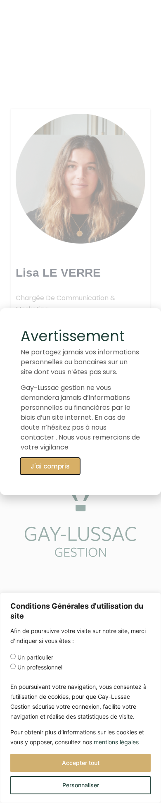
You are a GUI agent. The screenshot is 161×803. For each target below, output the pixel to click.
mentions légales (116, 742)
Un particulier (35, 657)
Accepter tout (80, 762)
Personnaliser (80, 785)
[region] (80, 698)
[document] (80, 401)
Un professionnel (39, 667)
